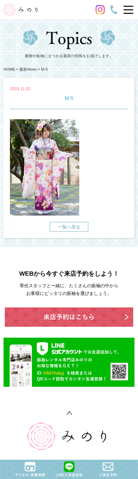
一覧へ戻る (69, 226)
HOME (9, 69)
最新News (28, 69)
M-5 (44, 69)
